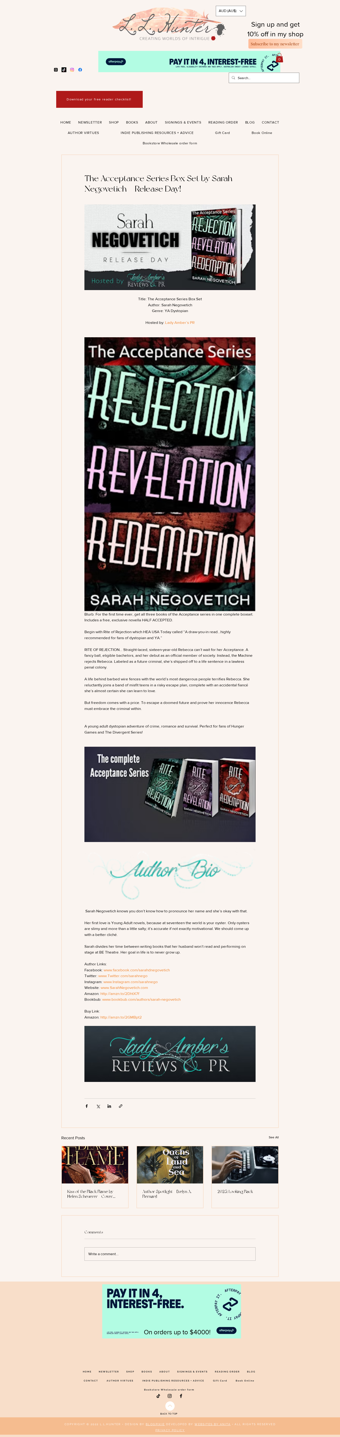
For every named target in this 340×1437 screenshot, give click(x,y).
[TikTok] (64, 69)
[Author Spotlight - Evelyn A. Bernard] (170, 1164)
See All (274, 1137)
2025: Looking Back (235, 1191)
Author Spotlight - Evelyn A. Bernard (167, 1194)
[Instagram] (72, 69)
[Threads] (55, 69)
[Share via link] (120, 1106)
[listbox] (231, 11)
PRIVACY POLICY (170, 1430)
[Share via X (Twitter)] (98, 1106)
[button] (231, 11)
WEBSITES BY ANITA (213, 1424)
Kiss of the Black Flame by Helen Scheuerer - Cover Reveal (90, 1194)
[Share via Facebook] (86, 1106)
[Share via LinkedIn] (109, 1106)
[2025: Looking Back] (245, 1164)
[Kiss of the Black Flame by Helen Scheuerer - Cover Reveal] (95, 1164)
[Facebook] (80, 69)
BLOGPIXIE (155, 1424)
